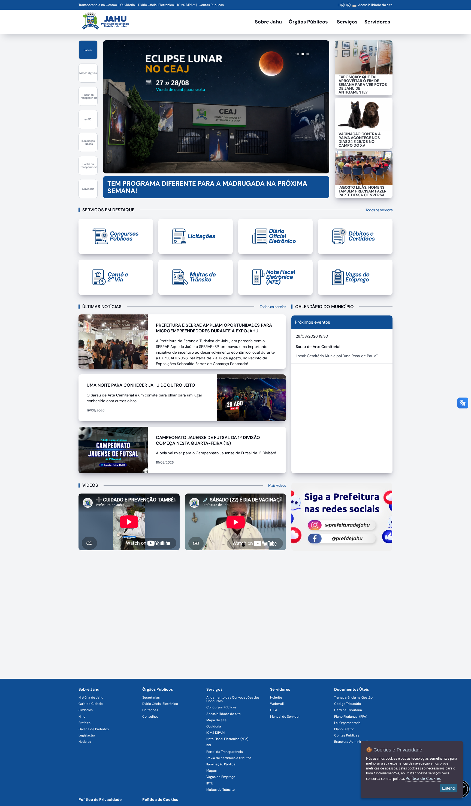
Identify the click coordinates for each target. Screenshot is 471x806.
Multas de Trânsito (220, 789)
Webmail (277, 704)
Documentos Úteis (351, 689)
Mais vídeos (277, 485)
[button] (288, 54)
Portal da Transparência (224, 752)
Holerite (276, 697)
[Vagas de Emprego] (355, 277)
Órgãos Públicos (157, 689)
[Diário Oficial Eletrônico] (275, 236)
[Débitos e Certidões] (355, 236)
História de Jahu (90, 697)
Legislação (86, 735)
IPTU (209, 783)
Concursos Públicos (221, 707)
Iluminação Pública (220, 764)
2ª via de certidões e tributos (228, 758)
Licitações (150, 710)
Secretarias (151, 697)
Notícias (84, 741)
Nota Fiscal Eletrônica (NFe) (227, 739)
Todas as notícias (273, 307)
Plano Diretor (344, 729)
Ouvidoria (127, 5)
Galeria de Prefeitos (93, 729)
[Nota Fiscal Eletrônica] (275, 277)
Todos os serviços (379, 210)
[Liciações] (195, 236)
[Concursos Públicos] (115, 236)
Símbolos (85, 710)
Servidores (280, 689)
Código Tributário (347, 704)
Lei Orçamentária (347, 723)
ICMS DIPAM (186, 5)
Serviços (347, 22)
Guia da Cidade (90, 704)
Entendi (448, 788)
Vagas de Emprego (220, 777)
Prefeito (84, 723)
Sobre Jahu (268, 22)
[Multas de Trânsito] (195, 277)
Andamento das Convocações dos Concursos (232, 699)
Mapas (211, 770)
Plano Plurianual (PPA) (350, 716)
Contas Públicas (211, 5)
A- (348, 5)
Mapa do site (216, 720)
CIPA (273, 710)
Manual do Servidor (285, 716)
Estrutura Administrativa (353, 741)
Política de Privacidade (100, 799)
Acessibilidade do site (375, 5)
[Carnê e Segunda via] (115, 277)
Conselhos (150, 716)
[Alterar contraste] (354, 6)
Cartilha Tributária (348, 710)
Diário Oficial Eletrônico (156, 5)
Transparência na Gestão (97, 5)
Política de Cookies (160, 799)
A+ (342, 5)
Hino (81, 716)
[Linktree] (341, 517)
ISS (208, 745)
